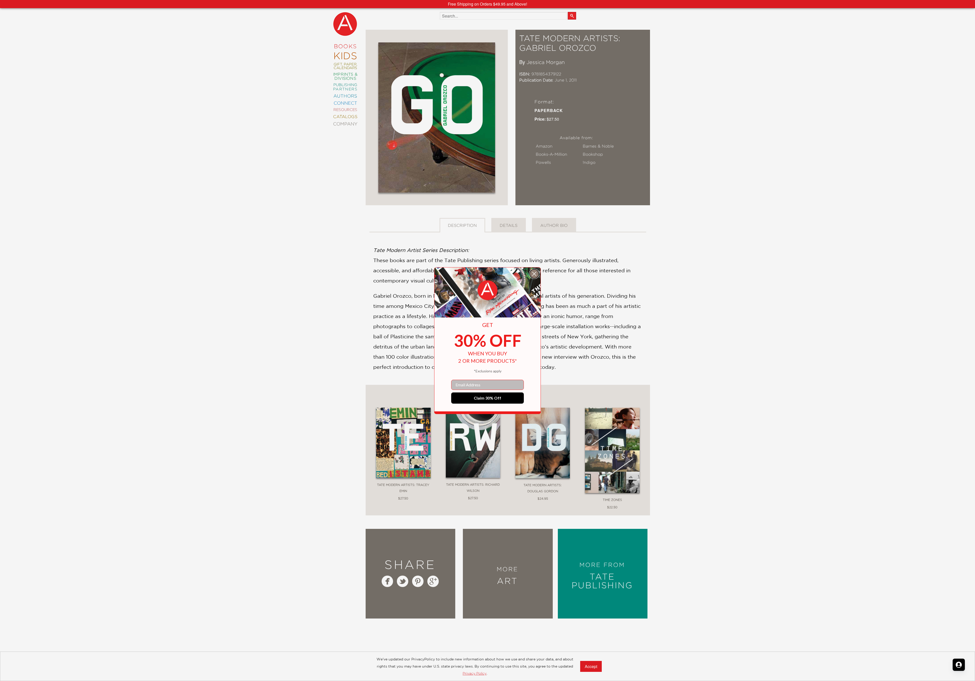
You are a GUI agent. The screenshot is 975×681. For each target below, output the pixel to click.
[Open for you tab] (959, 665)
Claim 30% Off (487, 397)
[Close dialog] (534, 273)
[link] (487, 290)
